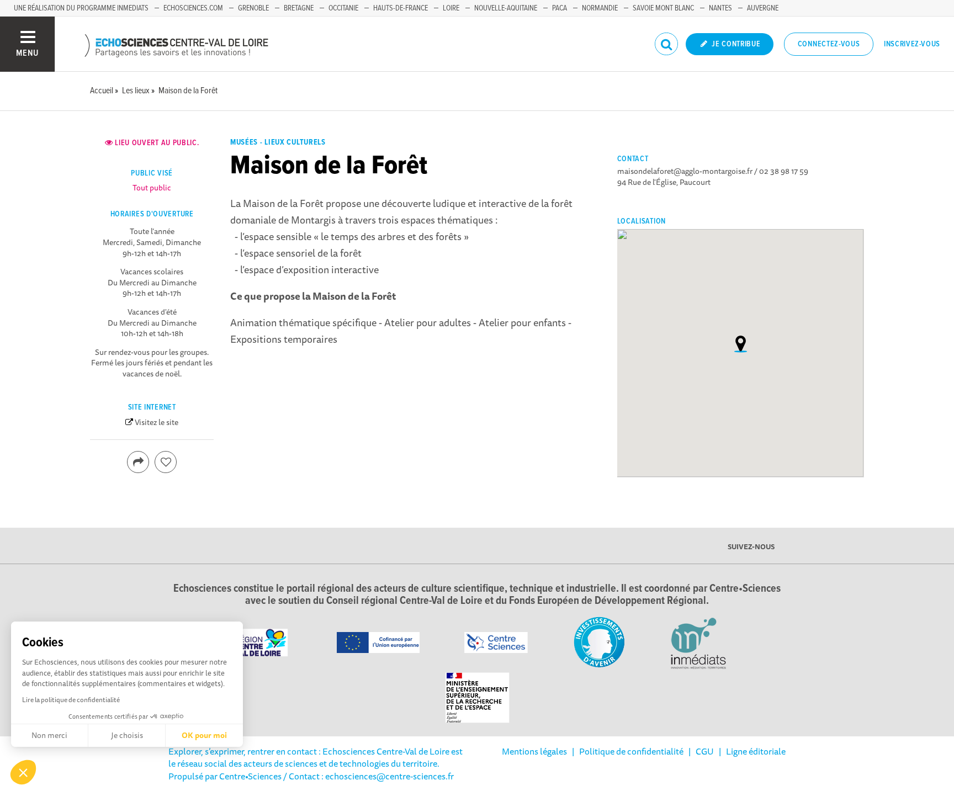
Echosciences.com (193, 8)
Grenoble (253, 8)
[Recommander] (166, 462)
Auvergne (762, 8)
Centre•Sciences (250, 776)
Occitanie (343, 8)
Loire (451, 8)
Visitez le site (156, 422)
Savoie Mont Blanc (663, 8)
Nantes (720, 8)
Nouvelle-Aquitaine (505, 8)
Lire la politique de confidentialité (71, 699)
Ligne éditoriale (756, 751)
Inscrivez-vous (912, 44)
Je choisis (127, 735)
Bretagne (299, 8)
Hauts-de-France (400, 8)
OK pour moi (204, 735)
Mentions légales (534, 751)
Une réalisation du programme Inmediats (81, 8)
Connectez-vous (829, 44)
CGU (705, 751)
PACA (559, 8)
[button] (23, 772)
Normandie (600, 8)
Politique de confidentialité (631, 751)
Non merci (49, 735)
